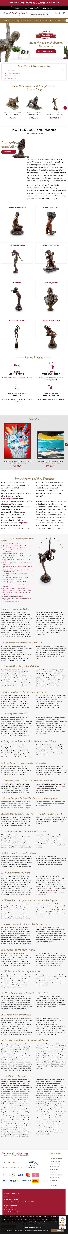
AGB (51, 1183)
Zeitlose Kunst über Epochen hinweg (15, 577)
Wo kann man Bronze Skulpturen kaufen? (17, 590)
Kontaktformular (55, 1161)
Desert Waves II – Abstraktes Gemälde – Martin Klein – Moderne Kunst (50, 462)
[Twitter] (14, 1163)
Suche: (33, 14)
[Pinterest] (18, 1163)
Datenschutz (53, 1180)
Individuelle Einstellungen (14, 1230)
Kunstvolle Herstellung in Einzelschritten (16, 548)
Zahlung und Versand (56, 1175)
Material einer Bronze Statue (12, 544)
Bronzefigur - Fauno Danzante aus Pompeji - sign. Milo (55, 113)
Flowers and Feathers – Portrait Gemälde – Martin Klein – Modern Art (17, 462)
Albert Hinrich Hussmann (12, 76)
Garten (56, 520)
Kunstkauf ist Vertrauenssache (13, 596)
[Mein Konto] (59, 13)
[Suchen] (48, 14)
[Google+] (9, 1163)
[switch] (62, 1228)
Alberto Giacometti (10, 78)
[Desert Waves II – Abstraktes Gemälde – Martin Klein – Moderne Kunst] (50, 445)
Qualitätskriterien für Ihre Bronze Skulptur (17, 546)
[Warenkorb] (64, 13)
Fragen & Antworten (56, 1158)
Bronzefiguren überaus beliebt (13, 553)
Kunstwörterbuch (55, 1164)
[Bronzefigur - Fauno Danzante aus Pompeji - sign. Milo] (55, 103)
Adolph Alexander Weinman (13, 73)
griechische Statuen (42, 729)
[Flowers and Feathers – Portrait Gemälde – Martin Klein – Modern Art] (17, 441)
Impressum (53, 1185)
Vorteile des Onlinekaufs (11, 602)
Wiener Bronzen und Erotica (12, 579)
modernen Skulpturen (43, 727)
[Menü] (65, 1217)
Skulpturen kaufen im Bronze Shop (14, 588)
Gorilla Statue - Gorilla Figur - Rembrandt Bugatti (34, 113)
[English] (55, 13)
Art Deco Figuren (41, 733)
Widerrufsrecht (54, 1177)
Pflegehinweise (54, 1167)
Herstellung (59, 485)
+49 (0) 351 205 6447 (39, 7)
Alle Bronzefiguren (45, 51)
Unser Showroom (55, 1169)
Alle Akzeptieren (57, 1230)
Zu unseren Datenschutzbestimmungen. (35, 1223)
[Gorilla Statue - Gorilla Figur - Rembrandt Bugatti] (34, 103)
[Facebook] (4, 1163)
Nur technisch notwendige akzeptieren (37, 1230)
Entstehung (8, 152)
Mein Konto (53, 1172)
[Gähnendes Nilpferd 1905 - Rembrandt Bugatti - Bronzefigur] (12, 103)
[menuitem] (40, 14)
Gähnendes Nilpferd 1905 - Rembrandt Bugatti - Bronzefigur (12, 113)
